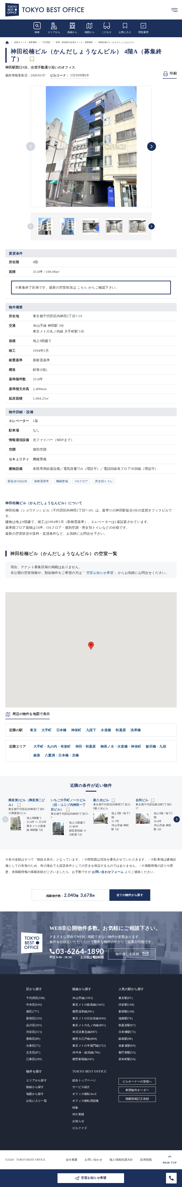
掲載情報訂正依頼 (137, 1098)
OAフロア (81, 481)
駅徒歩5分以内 (17, 481)
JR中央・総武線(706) (86, 1052)
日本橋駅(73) (127, 1032)
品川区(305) (34, 1025)
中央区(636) (34, 1004)
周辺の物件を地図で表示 (31, 714)
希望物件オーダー (137, 1090)
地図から (90, 32)
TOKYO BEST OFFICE (30, 1159)
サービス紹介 (81, 1087)
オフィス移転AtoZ (84, 1094)
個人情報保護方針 (121, 1159)
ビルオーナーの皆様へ (137, 1081)
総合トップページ (84, 1080)
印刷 (173, 73)
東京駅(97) (126, 998)
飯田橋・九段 (156, 746)
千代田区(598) (35, 998)
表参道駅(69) (127, 1045)
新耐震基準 (41, 481)
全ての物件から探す (130, 895)
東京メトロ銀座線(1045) (88, 1004)
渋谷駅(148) (126, 1004)
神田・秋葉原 (85, 746)
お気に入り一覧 (36, 1100)
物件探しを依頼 (127, 954)
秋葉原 (121, 730)
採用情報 (146, 1159)
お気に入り (125, 32)
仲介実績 (78, 1114)
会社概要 (71, 1159)
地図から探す (35, 1094)
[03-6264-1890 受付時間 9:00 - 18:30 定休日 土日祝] (171, 1178)
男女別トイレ (104, 481)
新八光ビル (101, 800)
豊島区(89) (33, 1038)
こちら (82, 287)
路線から (72, 32)
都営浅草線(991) (83, 1011)
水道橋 (106, 730)
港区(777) (32, 1011)
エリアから (54, 32)
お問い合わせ (93, 1159)
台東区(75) (33, 1045)
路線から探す (35, 1087)
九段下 (91, 730)
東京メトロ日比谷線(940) (89, 1018)
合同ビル (142, 800)
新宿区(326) (34, 1018)
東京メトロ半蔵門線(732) (89, 1045)
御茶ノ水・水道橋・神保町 (121, 746)
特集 (75, 1107)
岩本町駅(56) (127, 1059)
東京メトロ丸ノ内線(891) (89, 1025)
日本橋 (61, 730)
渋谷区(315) (34, 1032)
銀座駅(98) (126, 1038)
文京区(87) (33, 1052)
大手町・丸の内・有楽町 (52, 746)
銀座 (37, 755)
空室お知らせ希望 (99, 573)
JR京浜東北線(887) (84, 1032)
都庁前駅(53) (127, 1052)
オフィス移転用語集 (85, 1100)
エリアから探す (36, 1080)
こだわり (107, 32)
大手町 (47, 730)
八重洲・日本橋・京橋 (62, 755)
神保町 (76, 730)
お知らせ (78, 1121)
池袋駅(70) (126, 1018)
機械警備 (62, 481)
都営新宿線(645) (83, 1059)
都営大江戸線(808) (84, 1038)
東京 (33, 730)
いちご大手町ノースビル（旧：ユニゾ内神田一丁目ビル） (68, 804)
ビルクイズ (79, 1128)
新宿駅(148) (126, 1011)
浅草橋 (136, 730)
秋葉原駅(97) (127, 1025)
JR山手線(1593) (82, 998)
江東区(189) (34, 1059)
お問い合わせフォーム (108, 872)
